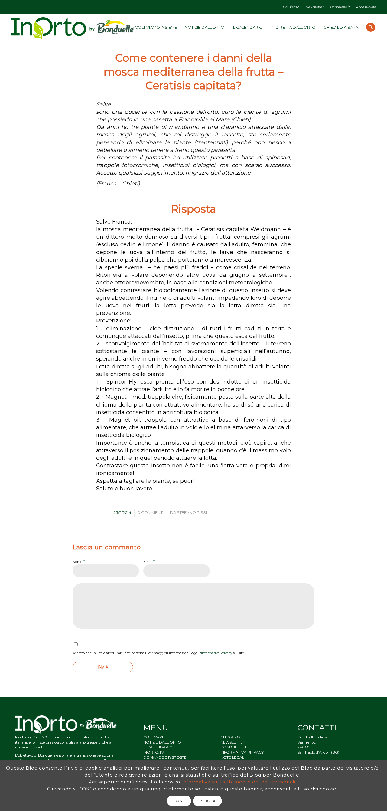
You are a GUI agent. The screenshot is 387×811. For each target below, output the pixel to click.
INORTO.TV (153, 752)
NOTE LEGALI (232, 757)
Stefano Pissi (192, 512)
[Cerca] (370, 27)
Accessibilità (366, 7)
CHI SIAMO (230, 737)
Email (149, 561)
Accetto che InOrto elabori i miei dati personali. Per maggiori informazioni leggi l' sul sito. (159, 653)
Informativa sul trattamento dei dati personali (238, 782)
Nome (79, 561)
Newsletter (314, 7)
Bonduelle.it (340, 7)
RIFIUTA (207, 800)
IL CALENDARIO (158, 747)
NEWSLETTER (233, 742)
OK (179, 800)
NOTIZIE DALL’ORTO (162, 742)
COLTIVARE (153, 737)
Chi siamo (291, 7)
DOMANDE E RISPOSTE (165, 757)
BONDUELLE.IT (234, 747)
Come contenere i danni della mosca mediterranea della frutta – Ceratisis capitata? (193, 71)
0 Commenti (151, 512)
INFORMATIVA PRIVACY (242, 752)
